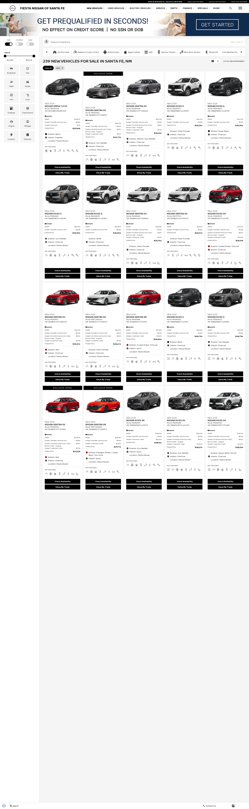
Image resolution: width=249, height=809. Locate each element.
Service (160, 8)
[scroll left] (46, 52)
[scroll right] (241, 52)
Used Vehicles (116, 8)
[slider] (5, 56)
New (8, 40)
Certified (19, 40)
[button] (230, 8)
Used (30, 40)
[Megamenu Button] (240, 8)
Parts (173, 8)
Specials (203, 8)
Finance (187, 8)
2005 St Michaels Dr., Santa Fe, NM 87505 (165, 2)
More (216, 9)
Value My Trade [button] (63, 173)
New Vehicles (94, 8)
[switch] (8, 42)
